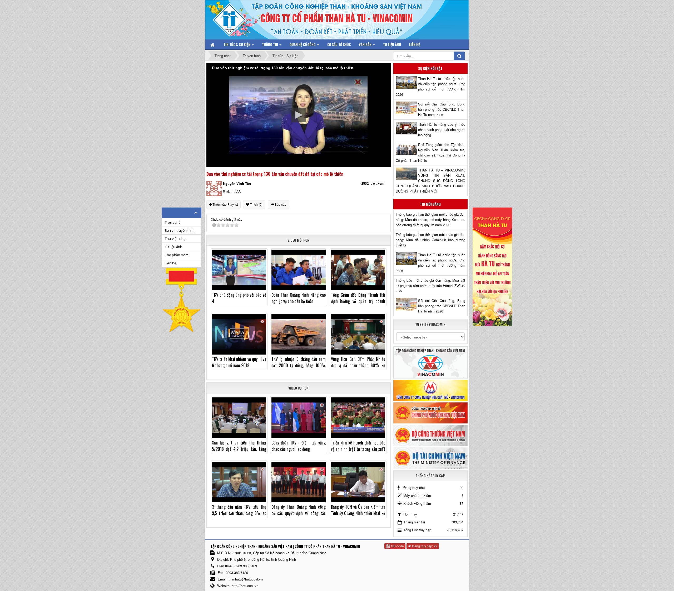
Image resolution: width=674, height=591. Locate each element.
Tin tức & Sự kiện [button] (237, 44)
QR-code (397, 546)
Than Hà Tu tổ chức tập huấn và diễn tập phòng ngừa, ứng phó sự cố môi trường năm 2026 (430, 86)
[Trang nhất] (212, 44)
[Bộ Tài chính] (430, 457)
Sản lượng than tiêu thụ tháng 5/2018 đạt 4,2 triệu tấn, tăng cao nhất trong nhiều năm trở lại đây (239, 452)
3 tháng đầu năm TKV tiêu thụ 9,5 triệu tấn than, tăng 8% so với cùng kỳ (239, 513)
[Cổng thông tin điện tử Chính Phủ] (430, 412)
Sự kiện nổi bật (430, 68)
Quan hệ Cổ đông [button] (303, 44)
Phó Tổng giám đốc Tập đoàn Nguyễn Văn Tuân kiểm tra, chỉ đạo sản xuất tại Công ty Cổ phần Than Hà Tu (430, 152)
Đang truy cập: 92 (424, 546)
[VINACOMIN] (430, 362)
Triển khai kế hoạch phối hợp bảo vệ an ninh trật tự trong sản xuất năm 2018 (358, 449)
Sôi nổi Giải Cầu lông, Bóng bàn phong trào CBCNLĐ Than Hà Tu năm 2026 (441, 109)
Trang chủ (173, 222)
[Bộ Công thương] (430, 434)
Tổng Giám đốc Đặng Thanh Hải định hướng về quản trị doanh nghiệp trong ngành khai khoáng (358, 301)
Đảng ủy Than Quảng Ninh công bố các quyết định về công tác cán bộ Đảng (298, 513)
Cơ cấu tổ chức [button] (339, 44)
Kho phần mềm (177, 254)
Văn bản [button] (365, 44)
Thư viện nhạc (176, 238)
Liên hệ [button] (414, 44)
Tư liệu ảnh (173, 246)
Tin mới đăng (430, 204)
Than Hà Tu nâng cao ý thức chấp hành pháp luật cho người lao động (441, 129)
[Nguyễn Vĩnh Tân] (214, 188)
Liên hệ (170, 263)
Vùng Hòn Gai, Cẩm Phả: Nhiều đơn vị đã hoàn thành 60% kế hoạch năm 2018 (358, 365)
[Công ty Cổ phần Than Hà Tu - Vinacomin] (233, 18)
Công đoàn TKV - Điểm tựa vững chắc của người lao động (298, 446)
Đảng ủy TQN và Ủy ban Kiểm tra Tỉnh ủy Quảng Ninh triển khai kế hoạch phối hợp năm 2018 (358, 513)
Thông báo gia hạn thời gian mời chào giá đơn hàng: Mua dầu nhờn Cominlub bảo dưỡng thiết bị (430, 239)
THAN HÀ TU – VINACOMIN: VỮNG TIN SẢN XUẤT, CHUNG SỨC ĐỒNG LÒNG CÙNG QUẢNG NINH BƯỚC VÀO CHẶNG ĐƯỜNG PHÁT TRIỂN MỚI (430, 181)
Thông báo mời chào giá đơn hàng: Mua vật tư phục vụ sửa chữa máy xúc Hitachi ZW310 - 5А (430, 285)
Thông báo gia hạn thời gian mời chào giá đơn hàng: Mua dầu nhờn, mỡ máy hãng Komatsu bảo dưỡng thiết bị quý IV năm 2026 (430, 219)
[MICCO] (430, 389)
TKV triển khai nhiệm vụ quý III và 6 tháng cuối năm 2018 (239, 362)
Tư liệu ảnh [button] (392, 44)
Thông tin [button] (270, 44)
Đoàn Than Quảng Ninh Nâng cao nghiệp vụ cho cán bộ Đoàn (298, 298)
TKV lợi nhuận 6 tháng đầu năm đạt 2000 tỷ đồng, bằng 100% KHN (298, 365)
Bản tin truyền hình (180, 230)
